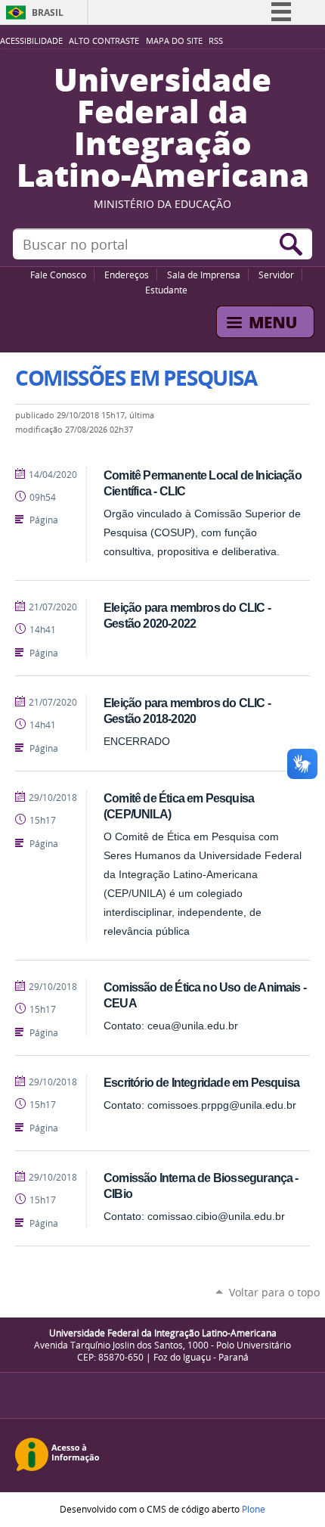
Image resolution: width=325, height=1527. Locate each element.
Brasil (47, 12)
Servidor (276, 274)
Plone (253, 1509)
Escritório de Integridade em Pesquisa (201, 1082)
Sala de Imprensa (203, 274)
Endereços (126, 274)
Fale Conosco (58, 274)
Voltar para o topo (274, 1292)
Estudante (166, 290)
